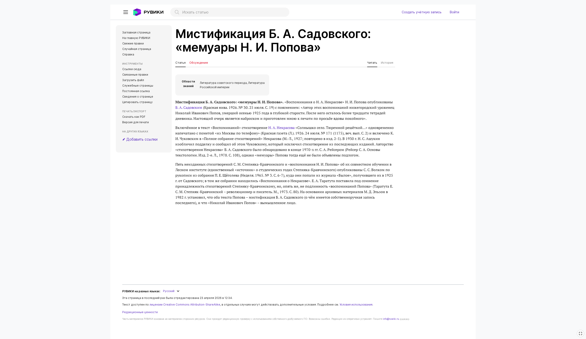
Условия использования (355, 304)
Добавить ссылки (141, 139)
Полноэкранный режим (581, 336)
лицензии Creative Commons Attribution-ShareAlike (184, 304)
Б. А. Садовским (188, 107)
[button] (125, 12)
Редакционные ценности (140, 312)
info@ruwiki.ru (391, 318)
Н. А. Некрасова (281, 127)
